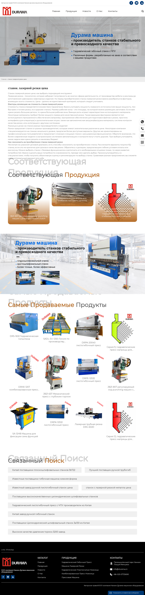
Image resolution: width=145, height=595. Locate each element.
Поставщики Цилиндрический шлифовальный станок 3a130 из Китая (51, 523)
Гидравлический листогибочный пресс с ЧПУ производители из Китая (52, 505)
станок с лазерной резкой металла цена (108, 487)
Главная (3, 79)
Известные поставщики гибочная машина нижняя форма (44, 479)
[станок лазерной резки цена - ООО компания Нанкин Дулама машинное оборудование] (14, 11)
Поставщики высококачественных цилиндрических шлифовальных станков (55, 496)
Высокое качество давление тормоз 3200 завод (38, 532)
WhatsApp (10, 550)
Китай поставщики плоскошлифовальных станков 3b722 (43, 470)
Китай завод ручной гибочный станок (33, 514)
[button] (133, 204)
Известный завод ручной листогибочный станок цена (42, 487)
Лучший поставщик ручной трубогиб (110, 470)
